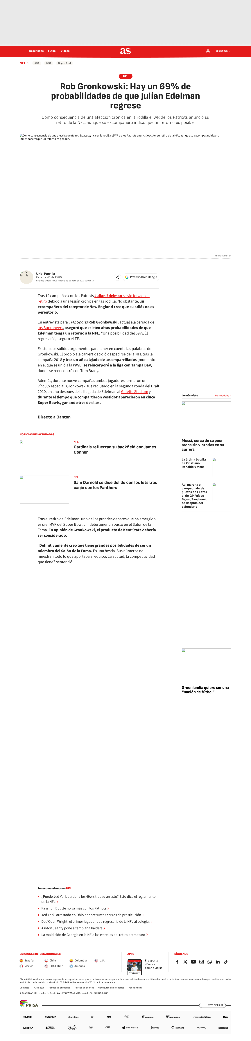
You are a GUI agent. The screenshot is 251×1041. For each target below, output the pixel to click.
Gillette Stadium (134, 392)
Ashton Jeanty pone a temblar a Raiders (71, 928)
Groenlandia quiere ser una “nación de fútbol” (205, 690)
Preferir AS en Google (143, 277)
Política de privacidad (59, 987)
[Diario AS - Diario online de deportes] (125, 51)
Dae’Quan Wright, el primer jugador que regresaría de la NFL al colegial (95, 921)
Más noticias (222, 395)
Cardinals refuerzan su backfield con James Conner (115, 449)
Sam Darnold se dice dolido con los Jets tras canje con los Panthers (115, 485)
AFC (37, 63)
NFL (23, 63)
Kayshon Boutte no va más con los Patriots (73, 908)
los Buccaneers (50, 328)
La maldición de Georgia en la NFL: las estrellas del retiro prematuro (93, 934)
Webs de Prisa (215, 1005)
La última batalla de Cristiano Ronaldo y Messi (194, 463)
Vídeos (65, 51)
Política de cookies (84, 987)
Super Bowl (64, 63)
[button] (117, 277)
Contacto (24, 987)
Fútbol (52, 51)
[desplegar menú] (22, 51)
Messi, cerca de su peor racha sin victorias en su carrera (203, 445)
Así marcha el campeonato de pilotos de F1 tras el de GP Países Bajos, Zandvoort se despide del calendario (194, 496)
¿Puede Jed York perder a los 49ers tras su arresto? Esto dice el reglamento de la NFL (98, 899)
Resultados (36, 51)
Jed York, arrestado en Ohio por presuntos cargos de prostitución (91, 915)
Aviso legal (39, 987)
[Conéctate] (208, 51)
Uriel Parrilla (45, 274)
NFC (48, 63)
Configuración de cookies (111, 987)
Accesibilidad (135, 987)
